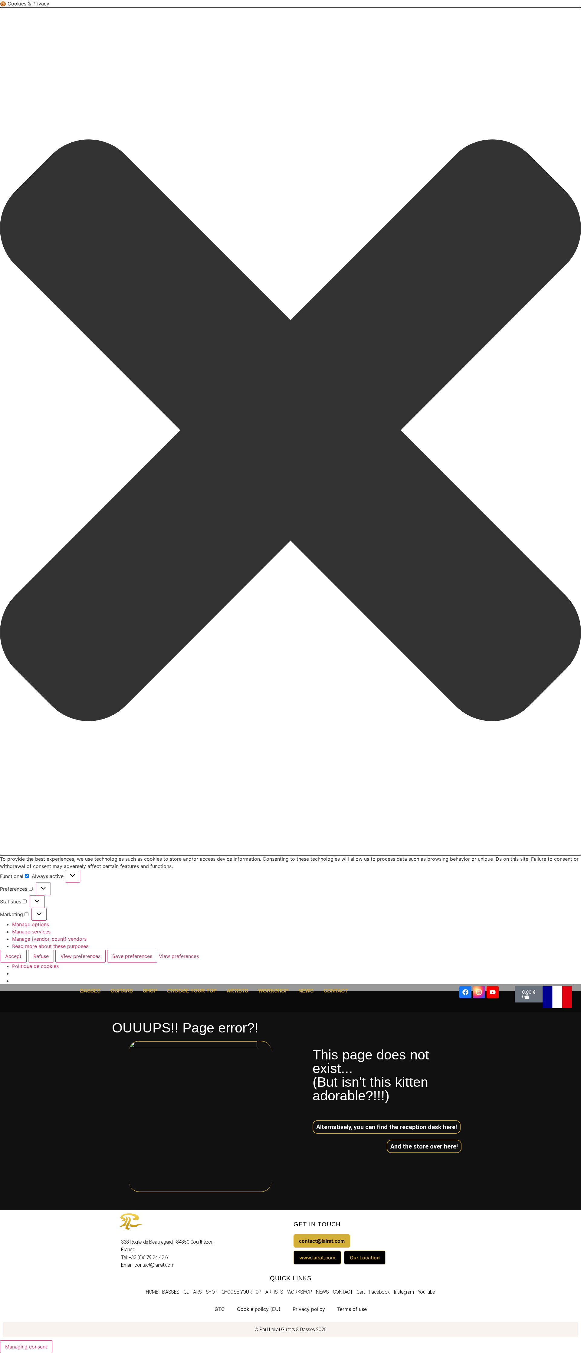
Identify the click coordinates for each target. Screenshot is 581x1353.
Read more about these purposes (50, 946)
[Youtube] (493, 992)
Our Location (365, 1258)
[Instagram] (479, 992)
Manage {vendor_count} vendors (49, 939)
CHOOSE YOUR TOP (192, 991)
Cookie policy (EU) (259, 1309)
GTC (220, 1309)
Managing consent (26, 1347)
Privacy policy (309, 1309)
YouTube (426, 1292)
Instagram (404, 1292)
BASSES (90, 991)
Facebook (379, 1292)
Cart (360, 1292)
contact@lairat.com (322, 1241)
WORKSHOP (273, 991)
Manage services (31, 932)
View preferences (80, 956)
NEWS (305, 991)
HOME (152, 1292)
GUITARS (121, 991)
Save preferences (132, 956)
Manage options (30, 924)
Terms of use (352, 1309)
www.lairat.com (317, 1258)
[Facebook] (465, 992)
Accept (13, 956)
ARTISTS (237, 991)
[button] (290, 431)
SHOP (150, 991)
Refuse (41, 956)
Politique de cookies (35, 966)
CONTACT (335, 991)
